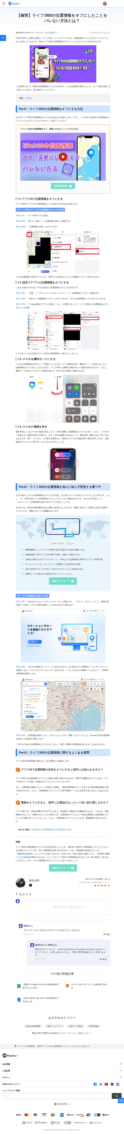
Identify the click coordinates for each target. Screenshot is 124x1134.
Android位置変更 (33, 1026)
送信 (116, 1096)
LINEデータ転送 (75, 1026)
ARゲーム (54, 559)
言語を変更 (62, 1104)
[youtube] (106, 1084)
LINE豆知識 (94, 1026)
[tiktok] (112, 1084)
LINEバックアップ (54, 1026)
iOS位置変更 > (30, 1046)
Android (58, 569)
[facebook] (95, 1084)
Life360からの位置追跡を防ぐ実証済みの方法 (51, 829)
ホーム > (21, 1046)
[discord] (117, 1084)
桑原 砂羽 (34, 880)
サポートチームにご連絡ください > (76, 1033)
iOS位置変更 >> (51, 33)
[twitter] (100, 1084)
